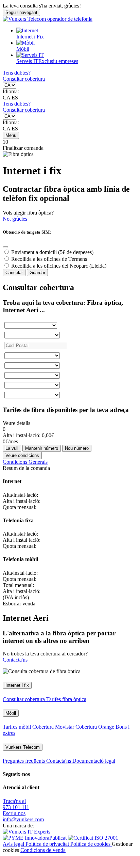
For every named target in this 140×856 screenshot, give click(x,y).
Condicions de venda (43, 850)
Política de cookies (91, 844)
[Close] (5, 247)
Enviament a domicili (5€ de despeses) (52, 252)
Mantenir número (41, 448)
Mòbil (22, 49)
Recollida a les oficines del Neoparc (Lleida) (58, 266)
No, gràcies (15, 219)
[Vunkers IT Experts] (26, 832)
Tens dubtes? (17, 73)
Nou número (77, 448)
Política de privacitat (47, 844)
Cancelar (14, 272)
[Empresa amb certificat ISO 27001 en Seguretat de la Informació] (93, 838)
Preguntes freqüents (24, 761)
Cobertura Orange (95, 727)
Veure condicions (22, 455)
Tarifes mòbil (17, 727)
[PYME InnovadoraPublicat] (35, 838)
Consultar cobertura (24, 79)
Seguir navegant (21, 12)
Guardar (37, 272)
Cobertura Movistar (53, 727)
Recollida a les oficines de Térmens (49, 259)
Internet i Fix (30, 36)
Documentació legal (93, 761)
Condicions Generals (25, 462)
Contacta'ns (15, 660)
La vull (11, 448)
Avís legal (14, 844)
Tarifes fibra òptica (66, 699)
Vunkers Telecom (22, 747)
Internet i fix (17, 685)
